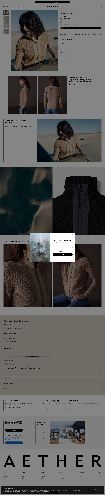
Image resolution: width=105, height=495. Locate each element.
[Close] (73, 235)
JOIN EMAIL (62, 254)
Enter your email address (57, 245)
